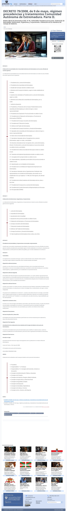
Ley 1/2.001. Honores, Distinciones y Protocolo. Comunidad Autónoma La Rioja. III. (41, 454)
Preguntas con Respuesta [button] (58, 57)
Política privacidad (28, 502)
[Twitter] (10, 504)
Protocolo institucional (24, 413)
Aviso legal (27, 500)
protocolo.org (8, 414)
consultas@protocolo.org (30, 497)
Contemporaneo (40, 413)
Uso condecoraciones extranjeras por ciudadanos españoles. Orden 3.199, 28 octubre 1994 (9, 470)
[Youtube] (15, 504)
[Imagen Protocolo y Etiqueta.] (26, 44)
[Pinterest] (11, 504)
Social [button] (15, 4)
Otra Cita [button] (54, 41)
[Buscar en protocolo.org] (64, 4)
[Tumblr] (13, 504)
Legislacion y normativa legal (11, 413)
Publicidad (49, 497)
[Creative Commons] (27, 504)
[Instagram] (14, 504)
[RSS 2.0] (16, 504)
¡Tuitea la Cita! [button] (61, 41)
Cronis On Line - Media (58, 509)
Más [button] (35, 4)
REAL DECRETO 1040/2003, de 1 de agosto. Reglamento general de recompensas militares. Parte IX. (25, 486)
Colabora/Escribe (28, 503)
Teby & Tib (38, 502)
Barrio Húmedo (39, 500)
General (33, 413)
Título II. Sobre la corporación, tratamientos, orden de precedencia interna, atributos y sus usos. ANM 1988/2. (41, 486)
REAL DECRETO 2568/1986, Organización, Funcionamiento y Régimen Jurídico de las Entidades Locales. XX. (56, 486)
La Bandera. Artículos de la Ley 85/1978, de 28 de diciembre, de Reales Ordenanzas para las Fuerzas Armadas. (9, 455)
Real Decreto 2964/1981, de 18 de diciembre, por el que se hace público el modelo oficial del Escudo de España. (9, 486)
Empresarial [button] (23, 4)
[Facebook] (9, 504)
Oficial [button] (30, 4)
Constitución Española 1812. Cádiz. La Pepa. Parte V (41, 469)
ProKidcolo (38, 503)
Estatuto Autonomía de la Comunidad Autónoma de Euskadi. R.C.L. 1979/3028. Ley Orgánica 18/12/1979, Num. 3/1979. (25, 471)
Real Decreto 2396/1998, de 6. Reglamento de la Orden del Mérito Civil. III (25, 455)
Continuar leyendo (10, 460)
